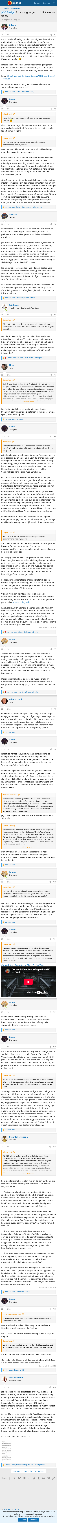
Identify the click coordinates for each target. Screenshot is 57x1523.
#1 (55, 35)
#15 (54, 1309)
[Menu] (4, 3)
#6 (55, 436)
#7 (55, 649)
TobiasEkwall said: (10, 795)
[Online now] (6, 219)
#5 (55, 375)
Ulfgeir (6, 19)
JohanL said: (8, 825)
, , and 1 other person (23, 207)
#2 (55, 109)
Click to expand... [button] (28, 401)
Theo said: (7, 441)
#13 (54, 1047)
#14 (54, 1146)
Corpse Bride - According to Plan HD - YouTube (22, 965)
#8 (55, 709)
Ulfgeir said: (7, 114)
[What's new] (53, 3)
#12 (54, 1012)
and (14, 419)
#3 (55, 224)
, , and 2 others (20, 298)
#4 (55, 315)
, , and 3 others (23, 692)
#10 (54, 882)
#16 (54, 1387)
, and (19, 92)
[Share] (51, 34)
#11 (54, 939)
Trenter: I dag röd (21, 602)
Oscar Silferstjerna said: (12, 1314)
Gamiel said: (7, 320)
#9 (55, 749)
